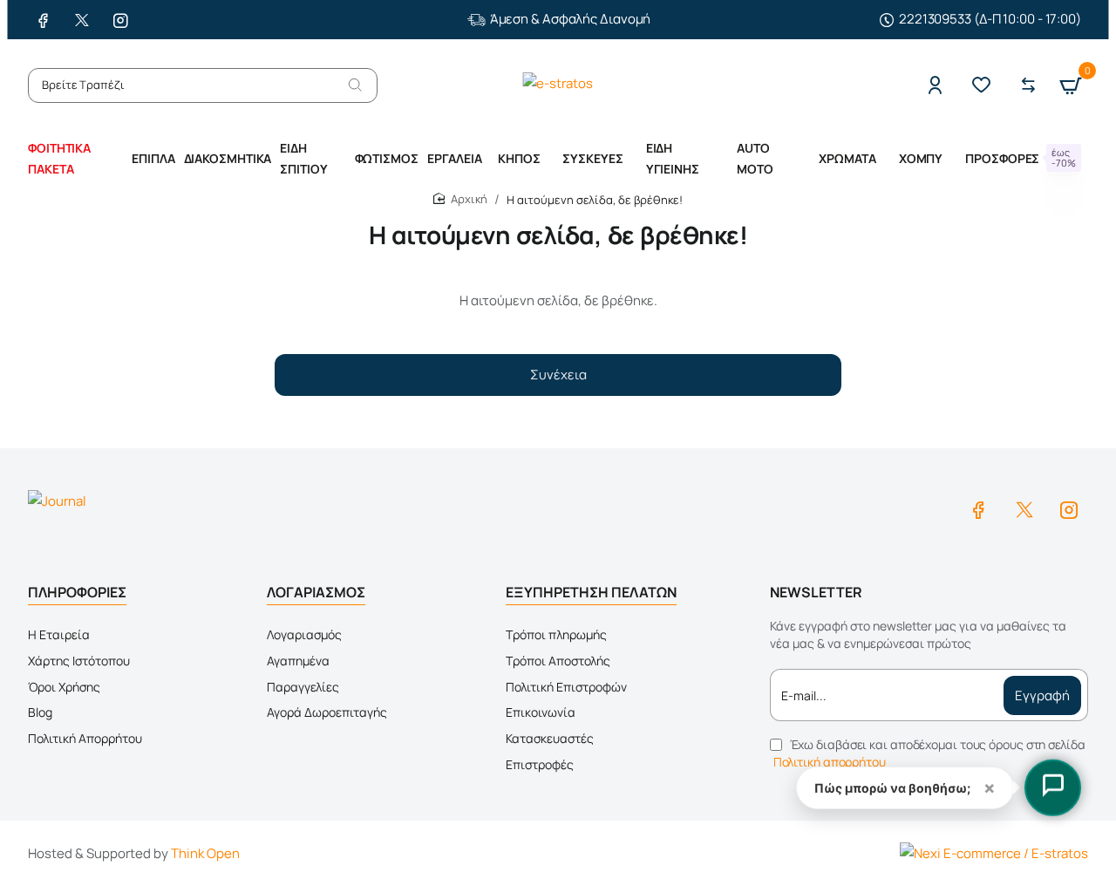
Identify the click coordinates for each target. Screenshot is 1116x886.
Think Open (205, 853)
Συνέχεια (558, 374)
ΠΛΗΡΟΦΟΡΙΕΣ (77, 592)
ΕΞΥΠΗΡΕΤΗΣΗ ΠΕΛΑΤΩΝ (591, 592)
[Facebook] (978, 509)
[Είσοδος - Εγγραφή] (939, 85)
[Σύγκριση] (1032, 85)
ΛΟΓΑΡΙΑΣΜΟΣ (316, 592)
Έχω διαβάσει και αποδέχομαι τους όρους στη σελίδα (929, 753)
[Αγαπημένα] (985, 85)
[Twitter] (1023, 509)
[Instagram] (1069, 509)
